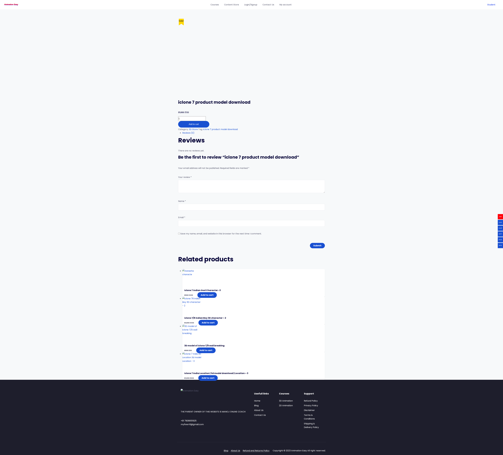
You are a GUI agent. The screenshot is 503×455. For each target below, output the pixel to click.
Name (182, 201)
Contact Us (268, 4)
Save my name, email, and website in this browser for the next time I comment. (221, 233)
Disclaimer (309, 410)
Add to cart (194, 124)
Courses (215, 4)
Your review (185, 177)
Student (491, 4)
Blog (256, 405)
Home (257, 400)
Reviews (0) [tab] (188, 132)
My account (285, 4)
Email (181, 217)
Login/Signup (250, 4)
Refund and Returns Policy (256, 450)
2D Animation (286, 405)
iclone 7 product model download (220, 129)
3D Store (193, 129)
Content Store (231, 4)
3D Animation (286, 400)
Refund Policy (311, 400)
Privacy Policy (311, 405)
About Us (258, 410)
